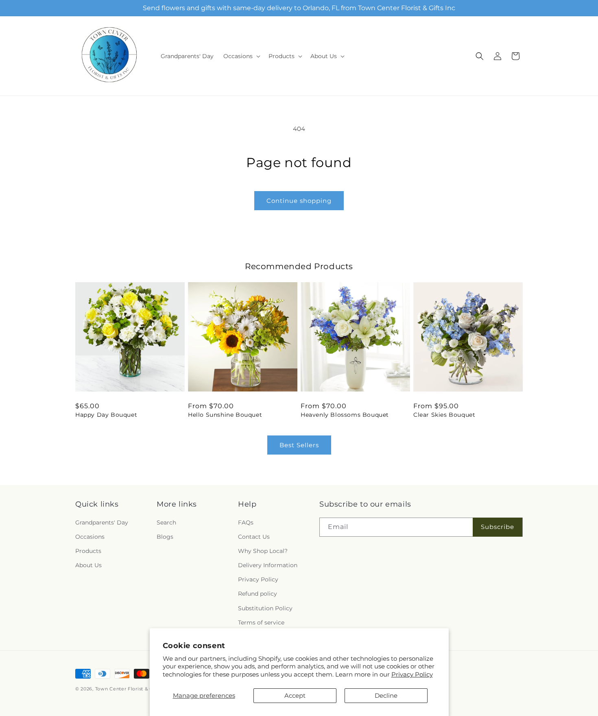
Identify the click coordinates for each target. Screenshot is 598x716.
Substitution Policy (265, 608)
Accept (295, 695)
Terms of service (261, 622)
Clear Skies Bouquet (444, 414)
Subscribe (497, 527)
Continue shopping (299, 201)
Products (88, 551)
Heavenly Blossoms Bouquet (345, 414)
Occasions (90, 536)
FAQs (245, 522)
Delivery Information (267, 565)
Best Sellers (299, 445)
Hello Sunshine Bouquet (225, 414)
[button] (241, 56)
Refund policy (257, 594)
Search (166, 522)
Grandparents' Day (101, 522)
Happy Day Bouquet (106, 414)
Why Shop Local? (263, 551)
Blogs (165, 536)
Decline (386, 695)
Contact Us (254, 536)
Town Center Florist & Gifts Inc (132, 689)
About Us (88, 565)
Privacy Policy (412, 674)
